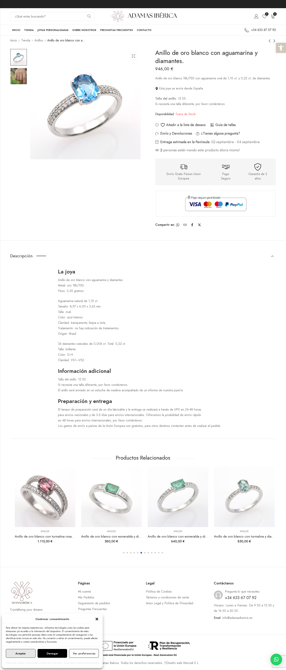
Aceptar (20, 653)
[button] (281, 48)
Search (89, 16)
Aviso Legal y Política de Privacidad (44, 662)
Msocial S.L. (191, 663)
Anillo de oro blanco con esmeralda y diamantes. (115, 536)
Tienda (25, 40)
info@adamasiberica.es (237, 618)
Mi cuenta (84, 591)
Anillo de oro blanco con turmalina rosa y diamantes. (50, 536)
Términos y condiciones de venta (167, 597)
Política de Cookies (15, 662)
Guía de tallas (225, 124)
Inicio (13, 40)
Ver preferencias (84, 653)
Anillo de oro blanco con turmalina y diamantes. (246, 536)
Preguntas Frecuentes (92, 609)
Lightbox (133, 56)
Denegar (52, 653)
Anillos (38, 40)
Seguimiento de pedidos (94, 603)
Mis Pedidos (86, 597)
